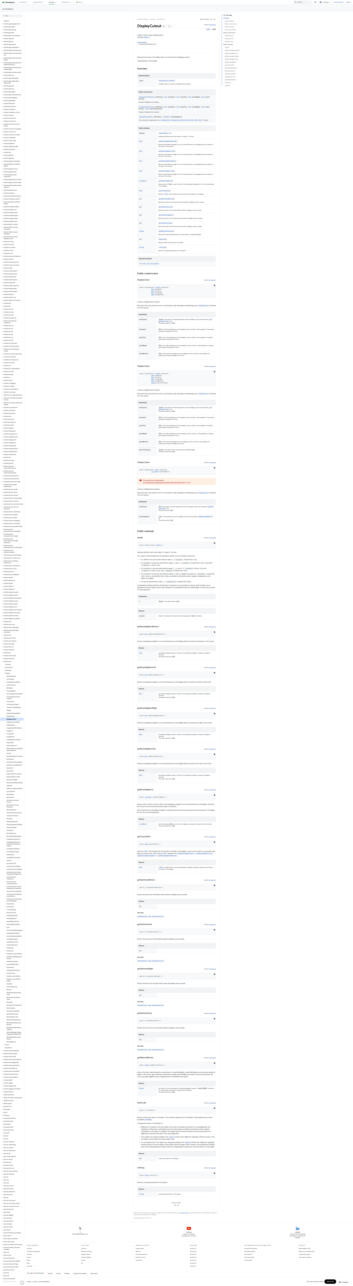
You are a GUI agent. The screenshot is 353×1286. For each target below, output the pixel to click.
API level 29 (212, 280)
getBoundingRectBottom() (167, 856)
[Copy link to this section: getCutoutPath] (152, 837)
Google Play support (304, 1254)
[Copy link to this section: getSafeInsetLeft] (154, 924)
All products (94, 1273)
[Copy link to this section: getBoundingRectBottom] (161, 627)
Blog (79, 2)
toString (162, 247)
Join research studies (305, 1257)
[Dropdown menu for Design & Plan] (44, 2)
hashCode (162, 239)
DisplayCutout (144, 97)
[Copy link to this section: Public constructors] (160, 274)
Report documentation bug (306, 1251)
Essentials (22, 2)
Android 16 (193, 1251)
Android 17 (193, 1248)
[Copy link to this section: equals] (144, 538)
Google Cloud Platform (80, 1273)
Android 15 (193, 1254)
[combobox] (303, 2)
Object (146, 37)
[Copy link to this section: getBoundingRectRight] (159, 708)
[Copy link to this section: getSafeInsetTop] (153, 1013)
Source (29, 1257)
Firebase (66, 1273)
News (28, 1260)
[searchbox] (12, 15)
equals (161, 133)
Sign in (348, 2)
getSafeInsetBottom (166, 199)
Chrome (58, 1273)
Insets (152, 97)
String (141, 247)
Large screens (140, 1248)
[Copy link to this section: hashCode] (148, 1103)
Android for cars (140, 1257)
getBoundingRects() (206, 516)
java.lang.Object (142, 42)
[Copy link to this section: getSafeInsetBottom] (157, 880)
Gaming (83, 1248)
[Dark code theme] (214, 285)
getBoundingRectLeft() (186, 853)
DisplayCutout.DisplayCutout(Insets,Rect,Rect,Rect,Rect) (182, 120)
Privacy (83, 1260)
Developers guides (249, 1251)
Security (29, 1254)
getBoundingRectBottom (167, 141)
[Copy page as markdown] (169, 26)
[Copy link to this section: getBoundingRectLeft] (157, 667)
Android (29, 1248)
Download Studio (249, 1257)
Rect (165, 97)
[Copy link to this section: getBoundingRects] (155, 790)
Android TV (139, 1260)
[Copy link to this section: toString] (146, 1168)
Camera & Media (86, 1257)
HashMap (148, 1120)
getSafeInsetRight (165, 215)
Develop (51, 2)
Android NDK (248, 1260)
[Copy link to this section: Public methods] (155, 531)
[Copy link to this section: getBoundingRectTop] (157, 749)
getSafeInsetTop (165, 223)
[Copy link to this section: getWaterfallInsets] (155, 1058)
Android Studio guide (250, 1248)
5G (82, 1263)
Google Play (65, 2)
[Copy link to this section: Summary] (149, 69)
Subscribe (330, 1282)
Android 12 (193, 1263)
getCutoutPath (164, 191)
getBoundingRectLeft (166, 151)
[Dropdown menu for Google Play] (71, 2)
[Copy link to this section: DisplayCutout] (151, 280)
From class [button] (149, 264)
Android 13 (193, 1260)
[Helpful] (211, 19)
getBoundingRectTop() (204, 853)
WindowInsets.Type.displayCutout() (151, 916)
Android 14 (193, 1257)
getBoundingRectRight (167, 161)
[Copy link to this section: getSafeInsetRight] (155, 969)
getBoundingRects (165, 181)
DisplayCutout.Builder (167, 80)
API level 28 (212, 25)
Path (140, 191)
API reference (7, 9)
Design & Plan (37, 2)
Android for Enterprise (33, 1251)
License (35, 1281)
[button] (12, 20)
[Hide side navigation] (22, 1283)
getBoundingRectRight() (146, 856)
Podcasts (29, 1266)
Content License (184, 1213)
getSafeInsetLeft (165, 207)
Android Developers (142, 19)
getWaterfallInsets (166, 231)
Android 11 (193, 1266)
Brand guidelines (44, 1281)
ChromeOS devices (141, 1254)
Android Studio (339, 2)
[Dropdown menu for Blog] (83, 2)
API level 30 (212, 366)
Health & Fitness (85, 1254)
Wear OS (138, 1251)
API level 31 (213, 837)
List (164, 117)
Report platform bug (304, 1248)
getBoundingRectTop (166, 171)
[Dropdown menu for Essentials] (28, 2)
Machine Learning (86, 1251)
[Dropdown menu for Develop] (56, 2)
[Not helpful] (214, 19)
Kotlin (208, 29)
